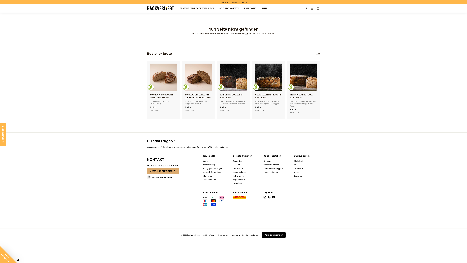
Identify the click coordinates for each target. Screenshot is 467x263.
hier (246, 33)
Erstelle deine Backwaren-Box (197, 8)
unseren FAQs (207, 147)
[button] (318, 8)
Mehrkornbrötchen (271, 165)
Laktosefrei (298, 168)
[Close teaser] (18, 260)
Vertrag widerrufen (274, 235)
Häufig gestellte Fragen (212, 168)
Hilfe (264, 8)
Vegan (296, 172)
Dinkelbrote (238, 168)
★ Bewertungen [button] (2, 134)
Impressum (235, 235)
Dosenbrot (237, 183)
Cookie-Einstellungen (250, 235)
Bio (295, 165)
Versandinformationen (212, 172)
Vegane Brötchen (271, 172)
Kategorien (250, 8)
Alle (318, 53)
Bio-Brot (236, 165)
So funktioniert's (229, 8)
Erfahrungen (208, 176)
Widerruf (212, 235)
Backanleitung (209, 165)
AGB (205, 235)
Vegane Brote (239, 179)
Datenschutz (223, 235)
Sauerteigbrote (239, 172)
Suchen (206, 161)
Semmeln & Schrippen (273, 168)
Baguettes (237, 161)
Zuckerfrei (298, 176)
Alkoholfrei (298, 161)
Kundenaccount (209, 179)
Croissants (268, 161)
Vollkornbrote (238, 176)
